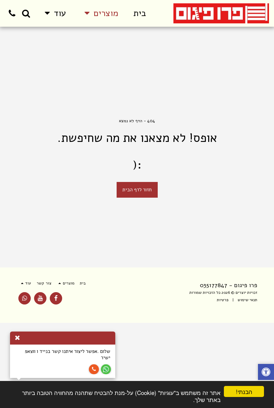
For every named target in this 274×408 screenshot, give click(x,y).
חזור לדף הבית (137, 189)
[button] (26, 13)
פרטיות (223, 299)
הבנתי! (244, 391)
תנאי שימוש (247, 299)
